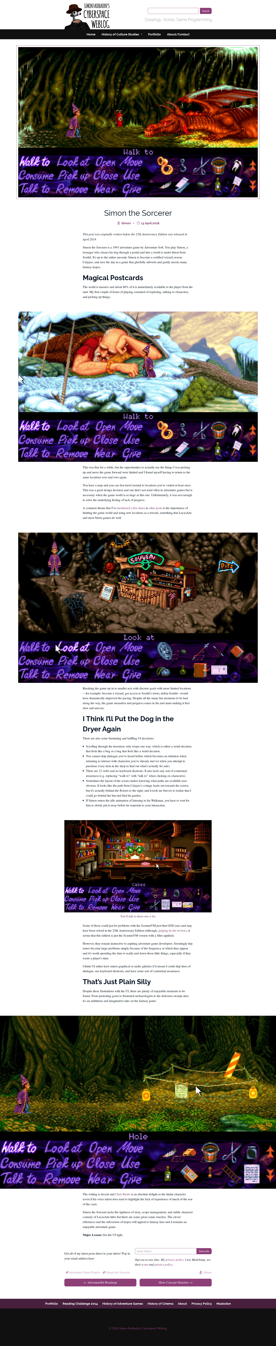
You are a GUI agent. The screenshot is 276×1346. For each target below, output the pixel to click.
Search (205, 11)
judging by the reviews (172, 930)
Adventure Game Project (84, 1272)
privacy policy (175, 1259)
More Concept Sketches (175, 1282)
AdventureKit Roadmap (100, 1282)
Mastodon (223, 1303)
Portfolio (154, 34)
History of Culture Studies (120, 34)
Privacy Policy (202, 1303)
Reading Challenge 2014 (80, 1303)
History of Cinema (160, 1303)
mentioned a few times (131, 508)
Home (91, 34)
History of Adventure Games (122, 1303)
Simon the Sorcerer (118, 1272)
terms (145, 1264)
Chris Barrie (122, 1194)
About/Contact (178, 34)
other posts (155, 508)
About (182, 1303)
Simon (126, 223)
